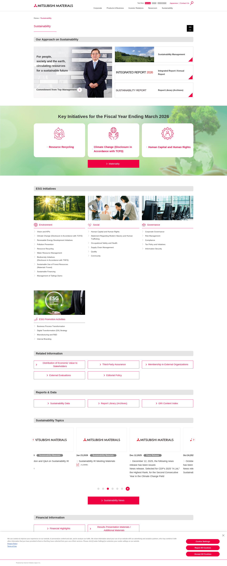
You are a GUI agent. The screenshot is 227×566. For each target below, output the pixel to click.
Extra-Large (162, 3)
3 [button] (108, 489)
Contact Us (184, 3)
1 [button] (98, 489)
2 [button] (103, 489)
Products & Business (115, 8)
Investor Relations (135, 8)
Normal (147, 3)
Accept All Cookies (202, 554)
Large (154, 3)
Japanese (174, 3)
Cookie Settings (203, 541)
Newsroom (152, 8)
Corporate (98, 8)
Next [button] (193, 439)
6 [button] (122, 489)
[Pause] (128, 489)
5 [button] (117, 489)
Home (36, 18)
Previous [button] (33, 439)
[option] (60, 455)
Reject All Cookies (203, 548)
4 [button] (113, 489)
